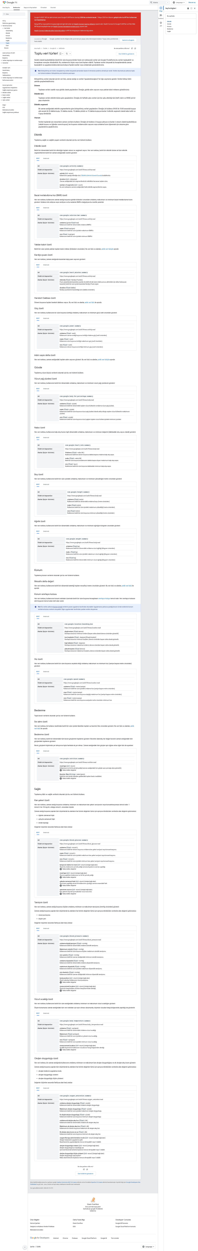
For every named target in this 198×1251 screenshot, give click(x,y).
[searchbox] (13, 14)
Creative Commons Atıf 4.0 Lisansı (67, 1182)
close (194, 8)
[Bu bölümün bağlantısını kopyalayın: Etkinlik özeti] (48, 146)
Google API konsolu (122, 1223)
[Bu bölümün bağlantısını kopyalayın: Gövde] (44, 367)
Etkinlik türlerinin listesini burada (91, 175)
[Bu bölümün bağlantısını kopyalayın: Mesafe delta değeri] (56, 581)
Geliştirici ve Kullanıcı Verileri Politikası (42, 1226)
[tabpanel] (85, 175)
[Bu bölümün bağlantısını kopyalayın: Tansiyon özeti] (50, 902)
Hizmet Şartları (35, 1223)
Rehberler (16, 7)
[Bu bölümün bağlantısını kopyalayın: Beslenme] (47, 710)
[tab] (37, 158)
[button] (13, 26)
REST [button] (38, 158)
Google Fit (53, 48)
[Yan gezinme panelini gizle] (25, 1247)
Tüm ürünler (115, 1238)
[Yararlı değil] (135, 48)
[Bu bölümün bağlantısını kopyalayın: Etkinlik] (44, 135)
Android (56, 1238)
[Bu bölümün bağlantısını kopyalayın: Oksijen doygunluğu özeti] (60, 1058)
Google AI (104, 1238)
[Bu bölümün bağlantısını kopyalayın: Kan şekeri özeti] (51, 800)
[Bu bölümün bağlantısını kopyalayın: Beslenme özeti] (51, 734)
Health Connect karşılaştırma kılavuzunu (66, 26)
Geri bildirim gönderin (126, 54)
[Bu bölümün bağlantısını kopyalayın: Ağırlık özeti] (47, 521)
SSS (74, 1226)
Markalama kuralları (36, 1230)
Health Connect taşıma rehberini (84, 24)
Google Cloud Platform (89, 1238)
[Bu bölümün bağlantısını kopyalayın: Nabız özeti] (47, 428)
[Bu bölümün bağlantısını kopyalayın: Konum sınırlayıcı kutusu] (59, 594)
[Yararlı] (132, 48)
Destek (53, 7)
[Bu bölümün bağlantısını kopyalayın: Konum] (44, 570)
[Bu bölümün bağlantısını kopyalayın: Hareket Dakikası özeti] (58, 298)
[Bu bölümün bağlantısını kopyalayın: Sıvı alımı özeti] (49, 722)
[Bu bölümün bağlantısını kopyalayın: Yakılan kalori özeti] (54, 245)
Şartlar (32, 1246)
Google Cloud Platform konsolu (126, 1226)
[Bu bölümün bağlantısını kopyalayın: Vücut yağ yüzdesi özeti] (59, 379)
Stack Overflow (78, 1223)
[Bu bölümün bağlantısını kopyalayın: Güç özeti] (46, 308)
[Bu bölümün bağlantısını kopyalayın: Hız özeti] (44, 659)
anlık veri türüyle (107, 249)
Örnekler (44, 7)
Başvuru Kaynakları (30, 7)
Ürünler (45, 48)
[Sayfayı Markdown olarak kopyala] (67, 53)
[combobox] (159, 2)
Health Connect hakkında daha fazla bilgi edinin (49, 30)
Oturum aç (192, 2)
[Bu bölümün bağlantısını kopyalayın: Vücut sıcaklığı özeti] (55, 999)
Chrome (65, 1238)
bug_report (188, 8)
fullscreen (191, 8)
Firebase (75, 1238)
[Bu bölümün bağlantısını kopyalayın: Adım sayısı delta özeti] (57, 355)
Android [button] (46, 158)
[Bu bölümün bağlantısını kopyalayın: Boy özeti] (45, 474)
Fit (16, 2)
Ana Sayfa (5, 7)
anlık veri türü (89, 302)
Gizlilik (39, 1246)
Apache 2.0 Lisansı (97, 1182)
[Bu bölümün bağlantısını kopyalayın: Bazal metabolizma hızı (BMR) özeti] (69, 195)
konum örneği (57, 607)
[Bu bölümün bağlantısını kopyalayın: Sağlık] (43, 789)
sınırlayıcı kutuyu (104, 599)
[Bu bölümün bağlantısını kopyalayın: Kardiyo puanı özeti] (54, 255)
